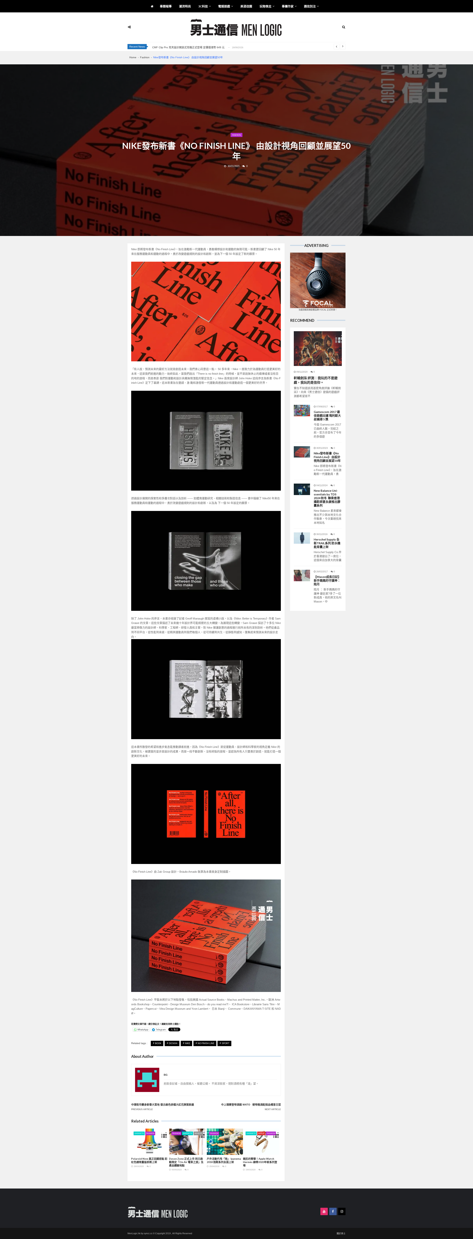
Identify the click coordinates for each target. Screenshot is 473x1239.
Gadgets (139, 1133)
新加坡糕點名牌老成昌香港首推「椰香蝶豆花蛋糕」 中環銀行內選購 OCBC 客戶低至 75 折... (205, 47)
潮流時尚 (185, 6)
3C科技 (203, 6)
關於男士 (341, 1233)
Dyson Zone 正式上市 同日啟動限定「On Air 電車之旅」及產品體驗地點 (186, 1162)
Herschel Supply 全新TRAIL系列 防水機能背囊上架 (327, 543)
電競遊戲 (224, 6)
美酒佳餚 (246, 6)
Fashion (236, 135)
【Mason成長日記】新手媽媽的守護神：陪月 (327, 580)
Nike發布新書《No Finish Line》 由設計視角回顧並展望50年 (327, 456)
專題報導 (166, 6)
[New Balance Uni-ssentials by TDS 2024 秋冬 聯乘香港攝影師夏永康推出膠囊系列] (302, 489)
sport (225, 1043)
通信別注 (310, 6)
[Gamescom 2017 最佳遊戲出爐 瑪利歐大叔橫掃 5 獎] (302, 410)
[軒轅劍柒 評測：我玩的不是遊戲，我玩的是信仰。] (318, 348)
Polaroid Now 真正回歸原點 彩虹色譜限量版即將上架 (149, 1160)
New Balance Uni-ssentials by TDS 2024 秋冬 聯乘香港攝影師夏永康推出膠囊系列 (327, 498)
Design (173, 1043)
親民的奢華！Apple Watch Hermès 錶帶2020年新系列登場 (260, 1162)
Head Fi (198, 1133)
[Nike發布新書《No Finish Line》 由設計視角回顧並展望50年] (302, 452)
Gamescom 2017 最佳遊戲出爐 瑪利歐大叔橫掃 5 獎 (327, 415)
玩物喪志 (265, 6)
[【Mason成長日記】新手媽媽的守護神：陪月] (302, 575)
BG (166, 1075)
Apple (261, 1133)
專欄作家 (288, 6)
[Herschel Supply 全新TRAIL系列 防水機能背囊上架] (302, 538)
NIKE (187, 1043)
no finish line (206, 1043)
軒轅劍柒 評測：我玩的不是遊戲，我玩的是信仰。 (316, 380)
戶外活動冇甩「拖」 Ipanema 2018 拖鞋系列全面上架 (224, 1160)
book (158, 1043)
